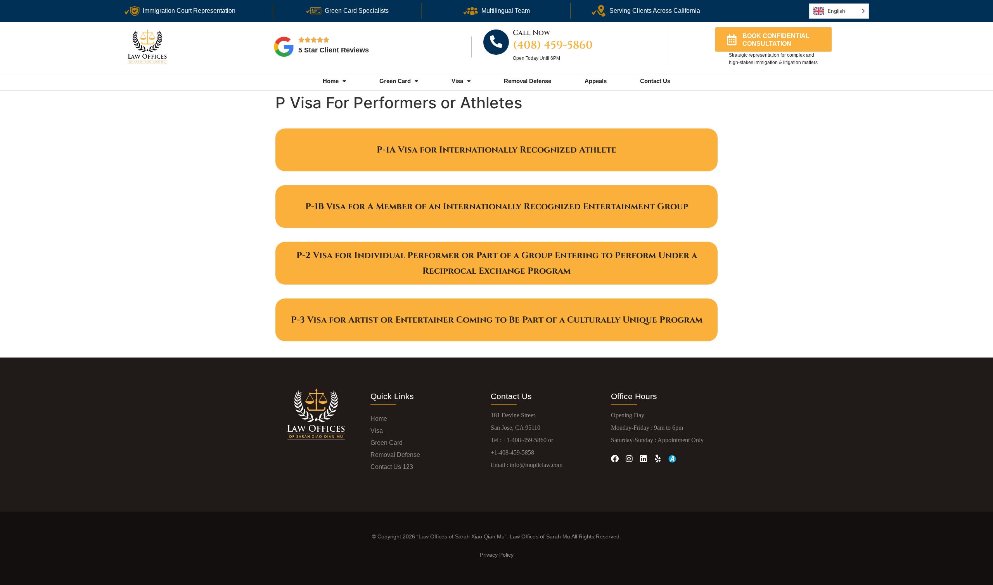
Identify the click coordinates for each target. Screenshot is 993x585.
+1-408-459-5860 (525, 440)
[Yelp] (658, 459)
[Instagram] (629, 459)
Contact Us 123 (391, 466)
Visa (457, 81)
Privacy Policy (497, 555)
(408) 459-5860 (553, 45)
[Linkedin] (643, 459)
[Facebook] (615, 459)
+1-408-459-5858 (512, 452)
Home (331, 81)
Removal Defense (527, 81)
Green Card (395, 81)
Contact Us (655, 81)
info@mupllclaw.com (536, 465)
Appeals (596, 81)
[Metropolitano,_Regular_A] (672, 459)
